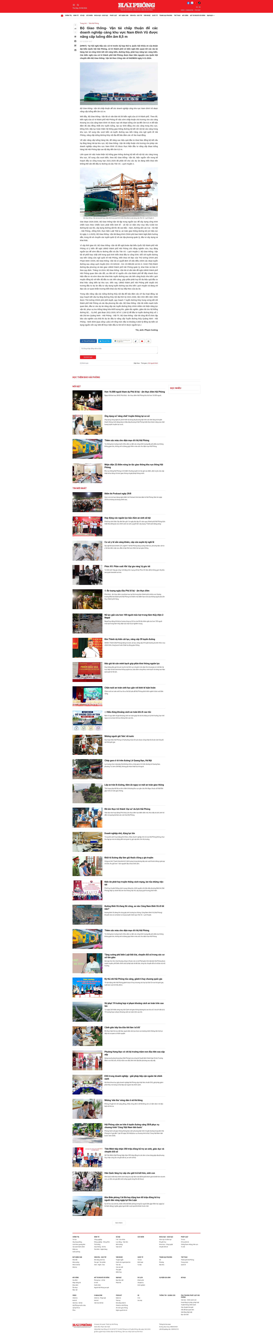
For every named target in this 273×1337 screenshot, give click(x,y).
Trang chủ (83, 23)
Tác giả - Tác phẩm (100, 1262)
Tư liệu (140, 1264)
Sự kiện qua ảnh (165, 1277)
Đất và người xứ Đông (197, 15)
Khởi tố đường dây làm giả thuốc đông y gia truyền (129, 857)
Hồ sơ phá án (185, 1242)
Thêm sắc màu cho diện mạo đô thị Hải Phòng (127, 440)
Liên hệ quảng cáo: (165, 1329)
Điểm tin (118, 1298)
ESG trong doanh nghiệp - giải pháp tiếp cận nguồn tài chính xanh (133, 1077)
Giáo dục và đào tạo (165, 1239)
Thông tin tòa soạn (165, 1324)
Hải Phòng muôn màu (79, 1305)
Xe (138, 1295)
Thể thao (177, 15)
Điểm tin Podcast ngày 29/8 (118, 493)
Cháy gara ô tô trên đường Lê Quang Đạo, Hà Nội (128, 760)
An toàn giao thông (122, 1308)
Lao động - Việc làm (122, 1242)
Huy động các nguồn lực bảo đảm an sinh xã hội (128, 518)
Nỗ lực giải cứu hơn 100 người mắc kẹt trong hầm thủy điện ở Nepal (134, 616)
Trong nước (184, 1262)
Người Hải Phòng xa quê (101, 1287)
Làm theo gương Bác (79, 1244)
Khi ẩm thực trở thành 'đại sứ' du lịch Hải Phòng (127, 809)
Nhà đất (75, 1260)
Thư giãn (118, 1269)
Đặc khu (161, 1264)
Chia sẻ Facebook (89, 341)
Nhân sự (75, 1249)
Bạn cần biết (185, 1314)
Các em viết (119, 1267)
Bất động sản (123, 15)
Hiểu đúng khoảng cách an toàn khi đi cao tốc (129, 712)
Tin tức (75, 1239)
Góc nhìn (89, 15)
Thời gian (144, 363)
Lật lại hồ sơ (76, 1308)
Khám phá (141, 1280)
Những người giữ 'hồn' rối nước (119, 736)
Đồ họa (183, 1277)
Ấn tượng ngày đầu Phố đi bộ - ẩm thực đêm (128, 590)
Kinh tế (75, 15)
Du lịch (140, 1277)
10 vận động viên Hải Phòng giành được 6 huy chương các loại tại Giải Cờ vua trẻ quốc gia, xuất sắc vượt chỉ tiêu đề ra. (134, 984)
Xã (160, 1260)
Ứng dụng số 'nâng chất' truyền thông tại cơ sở (127, 416)
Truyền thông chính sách (188, 1305)
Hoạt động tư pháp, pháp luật (190, 1302)
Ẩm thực (75, 1287)
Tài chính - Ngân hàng (100, 1249)
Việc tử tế (119, 1247)
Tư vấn (183, 1247)
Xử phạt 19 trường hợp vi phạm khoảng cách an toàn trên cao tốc (134, 1004)
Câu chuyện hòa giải (187, 1307)
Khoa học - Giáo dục (101, 15)
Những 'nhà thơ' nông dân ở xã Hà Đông (124, 1100)
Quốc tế (155, 15)
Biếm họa (119, 1272)
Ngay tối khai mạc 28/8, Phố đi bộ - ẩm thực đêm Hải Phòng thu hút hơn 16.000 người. (133, 395)
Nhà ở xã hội (76, 1264)
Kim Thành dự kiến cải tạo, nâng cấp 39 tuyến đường (130, 639)
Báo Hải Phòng (94, 23)
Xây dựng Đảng (77, 1242)
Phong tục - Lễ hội (99, 1280)
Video (182, 10)
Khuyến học (162, 1242)
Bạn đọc (210, 15)
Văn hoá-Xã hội (98, 1303)
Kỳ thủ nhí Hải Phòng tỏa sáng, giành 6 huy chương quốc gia (133, 979)
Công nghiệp (98, 1239)
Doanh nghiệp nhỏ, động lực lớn (120, 833)
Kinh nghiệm (141, 1285)
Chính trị (68, 15)
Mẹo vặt (75, 1290)
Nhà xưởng (76, 1262)
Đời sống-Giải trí (121, 1303)
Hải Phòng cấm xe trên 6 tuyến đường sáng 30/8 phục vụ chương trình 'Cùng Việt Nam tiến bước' (132, 1126)
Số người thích (153, 363)
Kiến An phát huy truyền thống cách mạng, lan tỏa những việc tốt (134, 883)
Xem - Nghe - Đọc (99, 1264)
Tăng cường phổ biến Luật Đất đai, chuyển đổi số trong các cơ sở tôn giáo (135, 956)
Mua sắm (75, 1285)
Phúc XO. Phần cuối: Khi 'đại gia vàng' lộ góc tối (127, 566)
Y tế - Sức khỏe (120, 1239)
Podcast (197, 10)
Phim (74, 1310)
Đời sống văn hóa (99, 1260)
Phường (161, 1262)
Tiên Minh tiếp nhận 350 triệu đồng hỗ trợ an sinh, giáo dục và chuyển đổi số (134, 1150)
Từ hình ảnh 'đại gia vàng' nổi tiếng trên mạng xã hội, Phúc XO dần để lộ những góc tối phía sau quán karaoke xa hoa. (134, 571)
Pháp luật (113, 15)
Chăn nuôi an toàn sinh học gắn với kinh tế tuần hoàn (130, 687)
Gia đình (75, 1280)
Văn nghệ (147, 15)
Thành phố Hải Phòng (187, 1260)
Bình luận (140, 1262)
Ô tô (139, 1298)
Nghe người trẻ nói (121, 1310)
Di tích (96, 1282)
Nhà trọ (75, 1267)
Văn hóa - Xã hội (77, 1303)
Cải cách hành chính (79, 1247)
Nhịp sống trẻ (77, 1282)
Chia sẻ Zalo (106, 341)
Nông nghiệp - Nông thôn (102, 1242)
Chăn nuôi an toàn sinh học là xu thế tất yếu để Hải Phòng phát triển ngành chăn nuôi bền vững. (134, 692)
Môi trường (119, 1244)
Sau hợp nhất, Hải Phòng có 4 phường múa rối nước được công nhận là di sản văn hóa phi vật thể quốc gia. (134, 741)
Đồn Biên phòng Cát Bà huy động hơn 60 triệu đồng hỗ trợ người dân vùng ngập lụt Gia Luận (132, 1198)
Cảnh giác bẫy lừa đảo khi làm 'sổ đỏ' (122, 1027)
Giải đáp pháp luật (186, 1312)
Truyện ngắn (119, 1260)
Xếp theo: (137, 363)
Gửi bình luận (88, 357)
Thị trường (97, 1244)
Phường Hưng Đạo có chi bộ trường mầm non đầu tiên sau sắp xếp (135, 1053)
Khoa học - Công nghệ (166, 1244)
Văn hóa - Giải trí (136, 15)
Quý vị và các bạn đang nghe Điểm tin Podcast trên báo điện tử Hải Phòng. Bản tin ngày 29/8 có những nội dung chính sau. (133, 498)
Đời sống (185, 15)
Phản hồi (118, 1282)
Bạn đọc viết (119, 1280)
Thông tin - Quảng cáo (167, 1295)
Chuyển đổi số (163, 1247)
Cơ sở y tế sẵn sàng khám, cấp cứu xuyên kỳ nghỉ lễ (129, 542)
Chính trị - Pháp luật (100, 1298)
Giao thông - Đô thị (100, 1247)
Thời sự (118, 1300)
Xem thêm (119, 1223)
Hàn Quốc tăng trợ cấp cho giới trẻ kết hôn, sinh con (130, 1173)
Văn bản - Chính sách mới (188, 1300)
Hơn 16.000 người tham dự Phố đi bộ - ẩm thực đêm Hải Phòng (135, 391)
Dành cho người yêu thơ (123, 1262)
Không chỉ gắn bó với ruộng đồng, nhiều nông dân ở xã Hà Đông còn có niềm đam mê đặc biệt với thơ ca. (134, 1105)
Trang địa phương (165, 15)
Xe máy (140, 1300)
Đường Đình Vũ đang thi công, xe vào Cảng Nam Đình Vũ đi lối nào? (134, 907)
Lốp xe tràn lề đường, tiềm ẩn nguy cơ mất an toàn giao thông (134, 785)
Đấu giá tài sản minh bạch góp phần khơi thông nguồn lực (132, 663)
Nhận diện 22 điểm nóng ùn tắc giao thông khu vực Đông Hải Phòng (134, 466)
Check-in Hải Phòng (122, 1305)
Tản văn (118, 1264)
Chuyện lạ (140, 1282)
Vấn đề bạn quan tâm (187, 1309)
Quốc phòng (76, 1251)
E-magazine (189, 10)
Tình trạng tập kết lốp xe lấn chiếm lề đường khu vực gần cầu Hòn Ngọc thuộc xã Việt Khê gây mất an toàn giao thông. (134, 790)
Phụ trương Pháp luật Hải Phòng (190, 1296)
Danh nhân (97, 1285)
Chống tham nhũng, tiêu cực (189, 1244)
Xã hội (82, 15)
